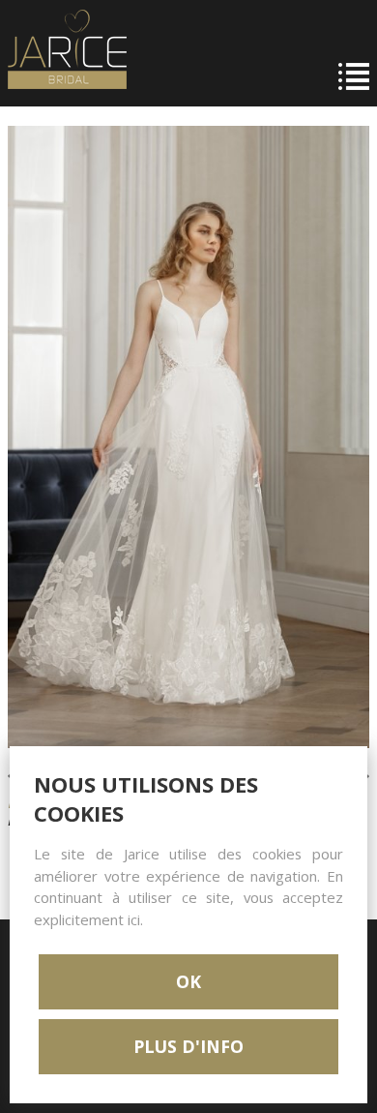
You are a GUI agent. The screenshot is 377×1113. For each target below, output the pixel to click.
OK (188, 981)
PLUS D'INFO (188, 1046)
